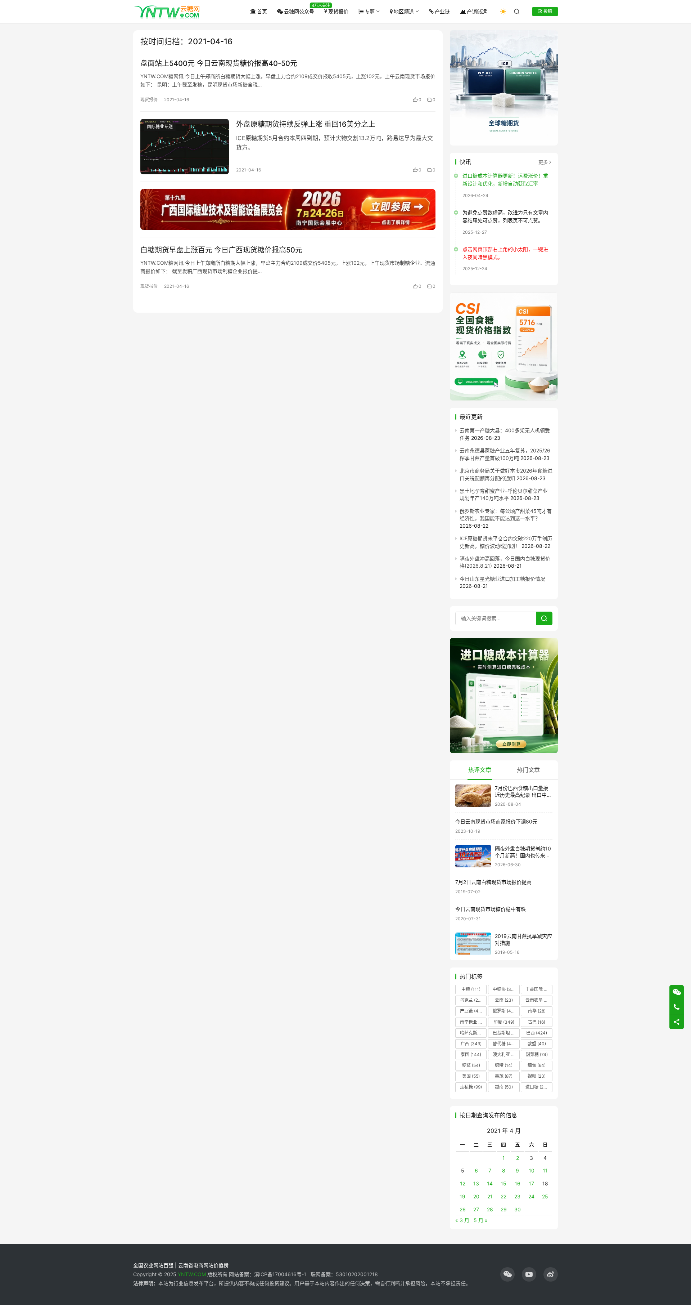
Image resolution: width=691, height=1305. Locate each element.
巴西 (536, 1033)
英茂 (503, 1076)
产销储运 (477, 11)
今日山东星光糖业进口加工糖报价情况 (502, 579)
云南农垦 (538, 1000)
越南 (504, 1087)
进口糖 (538, 1087)
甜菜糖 (537, 1054)
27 (476, 1209)
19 (462, 1196)
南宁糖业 (473, 1022)
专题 (370, 11)
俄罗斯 (504, 1011)
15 (503, 1183)
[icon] (507, 1274)
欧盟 (537, 1043)
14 (490, 1183)
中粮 (470, 989)
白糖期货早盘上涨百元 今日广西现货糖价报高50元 (221, 250)
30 (517, 1209)
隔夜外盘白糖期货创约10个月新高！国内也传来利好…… (523, 855)
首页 (262, 11)
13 (476, 1183)
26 (463, 1209)
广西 (471, 1043)
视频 (537, 1076)
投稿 (547, 11)
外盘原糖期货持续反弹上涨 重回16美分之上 (305, 124)
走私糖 (471, 1087)
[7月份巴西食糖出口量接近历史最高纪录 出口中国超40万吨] (473, 796)
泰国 (471, 1054)
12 (462, 1183)
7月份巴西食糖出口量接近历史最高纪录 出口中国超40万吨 (523, 795)
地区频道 (404, 11)
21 (490, 1196)
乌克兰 (471, 1000)
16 (517, 1183)
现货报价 (338, 11)
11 (545, 1170)
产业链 (442, 11)
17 (531, 1183)
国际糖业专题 (160, 126)
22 (503, 1196)
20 (476, 1196)
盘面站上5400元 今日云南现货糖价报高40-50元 (218, 63)
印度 (503, 1022)
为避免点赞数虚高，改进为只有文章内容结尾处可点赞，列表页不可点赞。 (505, 216)
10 (531, 1170)
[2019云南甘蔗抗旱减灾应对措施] (473, 944)
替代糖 (504, 1043)
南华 (537, 1011)
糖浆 (471, 1065)
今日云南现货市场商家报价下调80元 (496, 821)
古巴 (536, 1022)
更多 (543, 162)
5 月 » (481, 1220)
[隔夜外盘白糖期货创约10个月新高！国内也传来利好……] (473, 856)
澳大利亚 (506, 1054)
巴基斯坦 (506, 1033)
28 (490, 1209)
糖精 (503, 1065)
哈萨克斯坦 (473, 1033)
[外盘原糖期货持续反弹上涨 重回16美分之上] (184, 146)
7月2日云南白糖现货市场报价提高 (493, 882)
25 (545, 1196)
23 (517, 1196)
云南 (504, 1000)
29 (504, 1209)
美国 (471, 1076)
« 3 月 (462, 1220)
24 (531, 1196)
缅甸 (537, 1065)
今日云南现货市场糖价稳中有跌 (490, 909)
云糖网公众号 (299, 11)
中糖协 (504, 989)
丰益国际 (538, 989)
